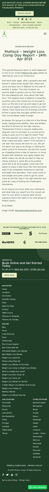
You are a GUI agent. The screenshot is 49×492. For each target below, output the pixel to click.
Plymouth (36, 450)
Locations (6, 292)
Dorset (4, 409)
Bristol (35, 409)
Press (39, 22)
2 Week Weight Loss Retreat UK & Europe (18, 385)
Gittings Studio (24, 480)
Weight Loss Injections (11, 358)
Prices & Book (24, 13)
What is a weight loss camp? (13, 371)
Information (6, 296)
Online (4, 420)
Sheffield (36, 454)
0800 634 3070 (18, 28)
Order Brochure (28, 22)
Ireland (35, 423)
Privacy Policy (35, 465)
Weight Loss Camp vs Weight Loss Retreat (19, 368)
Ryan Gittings (12, 480)
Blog (9, 22)
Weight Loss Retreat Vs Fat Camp (15, 364)
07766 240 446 (32, 28)
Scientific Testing (8, 299)
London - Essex (39, 433)
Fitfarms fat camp (29, 73)
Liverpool (36, 430)
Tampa (4, 433)
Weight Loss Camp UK (11, 378)
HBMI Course (7, 313)
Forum (16, 22)
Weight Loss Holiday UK (11, 388)
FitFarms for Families (10, 320)
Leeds (35, 426)
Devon (35, 416)
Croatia (36, 413)
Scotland (5, 426)
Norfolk (36, 447)
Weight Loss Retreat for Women (14, 381)
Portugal (5, 423)
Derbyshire (6, 406)
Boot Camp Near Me (10, 348)
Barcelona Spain (39, 403)
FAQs (4, 303)
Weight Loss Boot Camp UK (13, 375)
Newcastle (37, 443)
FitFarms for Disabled (10, 316)
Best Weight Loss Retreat (12, 354)
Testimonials (15, 25)
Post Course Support (32, 25)
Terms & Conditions (16, 465)
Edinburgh (37, 420)
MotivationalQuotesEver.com (28, 210)
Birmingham (37, 406)
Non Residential (8, 416)
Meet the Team (8, 306)
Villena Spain (7, 430)
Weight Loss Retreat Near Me (13, 395)
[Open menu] (45, 34)
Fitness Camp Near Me (11, 361)
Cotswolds (6, 403)
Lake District (7, 413)
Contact (5, 309)
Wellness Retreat (8, 392)
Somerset (37, 457)
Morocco (36, 440)
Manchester (37, 437)
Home (4, 289)
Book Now (9, 275)
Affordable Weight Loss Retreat (14, 351)
